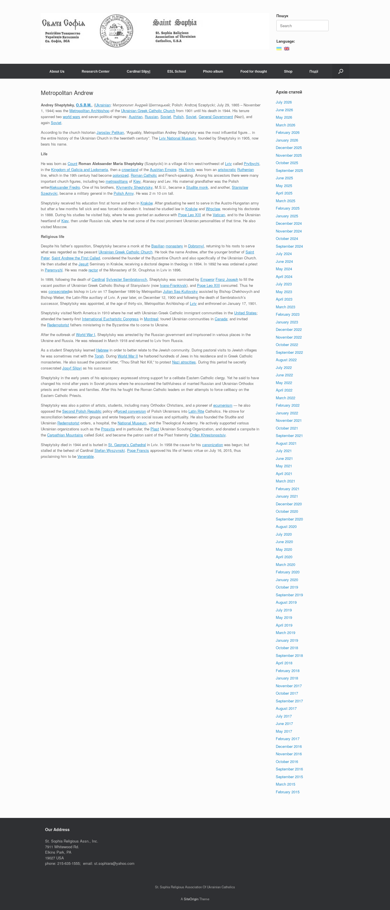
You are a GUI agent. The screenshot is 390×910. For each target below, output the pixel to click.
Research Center (96, 71)
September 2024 (289, 246)
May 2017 (284, 731)
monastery (174, 246)
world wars (71, 116)
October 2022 (287, 344)
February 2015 (287, 791)
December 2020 (289, 503)
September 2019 (289, 594)
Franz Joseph (227, 279)
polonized (120, 175)
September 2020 (289, 519)
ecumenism (222, 405)
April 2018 (284, 662)
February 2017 (287, 738)
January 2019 (287, 640)
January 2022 (287, 413)
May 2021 (284, 465)
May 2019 (284, 617)
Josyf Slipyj (72, 368)
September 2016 (289, 769)
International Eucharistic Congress (110, 318)
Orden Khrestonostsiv (208, 435)
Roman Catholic (144, 175)
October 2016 (287, 761)
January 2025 (287, 215)
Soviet (165, 116)
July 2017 (284, 716)
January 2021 (287, 496)
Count (72, 163)
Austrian (135, 116)
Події (313, 71)
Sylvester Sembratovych (126, 279)
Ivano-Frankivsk (173, 285)
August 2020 (286, 526)
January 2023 (287, 322)
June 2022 (284, 374)
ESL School (176, 71)
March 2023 (285, 306)
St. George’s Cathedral (127, 444)
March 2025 (285, 200)
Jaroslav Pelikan (110, 132)
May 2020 (284, 549)
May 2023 (284, 291)
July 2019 (284, 610)
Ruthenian (245, 169)
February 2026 (287, 132)
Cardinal (98, 279)
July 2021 (284, 450)
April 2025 (284, 193)
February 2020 (287, 572)
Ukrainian (102, 105)
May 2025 (284, 185)
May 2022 (284, 382)
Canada (221, 318)
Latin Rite (196, 411)
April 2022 (284, 390)
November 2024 (289, 231)
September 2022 (289, 352)
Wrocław (213, 208)
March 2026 (285, 125)
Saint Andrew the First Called (76, 258)
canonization (212, 444)
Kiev (136, 181)
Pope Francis (138, 450)
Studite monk (197, 187)
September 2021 (289, 435)
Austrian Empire (163, 169)
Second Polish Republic (82, 411)
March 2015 (285, 784)
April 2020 (284, 556)
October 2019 (287, 587)
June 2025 (284, 177)
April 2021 (284, 473)
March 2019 (285, 632)
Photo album (213, 71)
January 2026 (287, 140)
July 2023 (284, 284)
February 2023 (287, 314)
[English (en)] (286, 48)
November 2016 (289, 753)
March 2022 (285, 397)
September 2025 (289, 170)
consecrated (59, 291)
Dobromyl (196, 246)
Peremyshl (54, 270)
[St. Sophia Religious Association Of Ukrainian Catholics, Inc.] (155, 31)
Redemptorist (58, 324)
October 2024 (287, 238)
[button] (340, 71)
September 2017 (289, 701)
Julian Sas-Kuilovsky (180, 291)
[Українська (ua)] (279, 48)
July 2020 (284, 534)
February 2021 (287, 488)
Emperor (207, 279)
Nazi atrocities (184, 362)
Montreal (151, 318)
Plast (154, 429)
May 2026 (284, 117)
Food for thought (253, 71)
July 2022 (284, 367)
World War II (128, 356)
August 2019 (286, 602)
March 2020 (285, 564)
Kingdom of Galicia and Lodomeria (79, 169)
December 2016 (289, 746)
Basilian (157, 246)
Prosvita (108, 429)
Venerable (85, 456)
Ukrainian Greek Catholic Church (148, 110)
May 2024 (284, 268)
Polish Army (124, 193)
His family (187, 169)
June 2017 (284, 723)
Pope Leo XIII (189, 214)
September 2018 (289, 655)
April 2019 (284, 625)
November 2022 (289, 337)
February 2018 (287, 670)
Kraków (146, 203)
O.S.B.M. (84, 105)
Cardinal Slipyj (138, 71)
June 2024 (284, 261)
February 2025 (287, 208)
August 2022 (286, 359)
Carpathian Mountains (65, 435)
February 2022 (287, 405)
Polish (178, 116)
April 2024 (284, 276)
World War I (85, 334)
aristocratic (227, 169)
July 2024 (284, 253)
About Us (57, 71)
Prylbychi (251, 163)
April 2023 (284, 299)
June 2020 (284, 541)
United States (245, 312)
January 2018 (287, 678)
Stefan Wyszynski (110, 450)
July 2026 (284, 102)
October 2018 (287, 647)
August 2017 (286, 708)
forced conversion (132, 411)
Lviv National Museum (177, 138)
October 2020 (287, 511)
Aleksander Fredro (65, 187)
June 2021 (284, 458)
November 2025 (289, 155)
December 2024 (289, 223)
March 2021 (285, 481)
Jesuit (84, 264)
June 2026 (284, 109)
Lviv (228, 163)
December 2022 (289, 329)
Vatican (219, 214)
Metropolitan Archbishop (89, 110)
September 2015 (289, 776)
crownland (130, 169)
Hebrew (102, 350)
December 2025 (289, 147)
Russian (151, 116)
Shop (288, 71)
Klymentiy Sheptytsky (134, 187)
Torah (99, 356)
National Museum (132, 423)
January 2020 (287, 579)
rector (93, 270)
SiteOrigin (191, 899)
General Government (216, 116)
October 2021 (287, 428)
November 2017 (289, 685)
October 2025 (287, 162)
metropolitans (117, 181)
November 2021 (289, 420)
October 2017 (287, 693)
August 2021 (286, 443)
